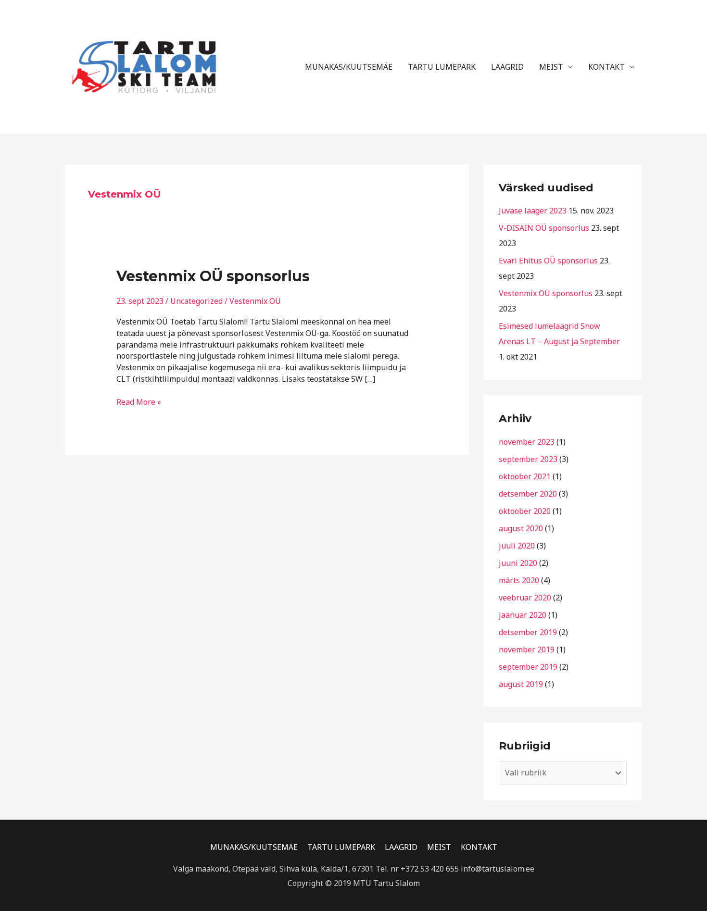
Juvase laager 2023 (533, 210)
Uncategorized (196, 301)
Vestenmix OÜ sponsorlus (213, 276)
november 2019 (527, 649)
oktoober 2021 (525, 476)
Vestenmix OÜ (255, 301)
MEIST (551, 67)
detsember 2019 (528, 632)
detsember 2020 (528, 493)
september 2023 (528, 459)
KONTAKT (606, 67)
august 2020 (521, 528)
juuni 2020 (518, 563)
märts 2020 (519, 580)
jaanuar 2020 (522, 615)
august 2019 (521, 684)
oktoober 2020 (525, 511)
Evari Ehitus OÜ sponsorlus (548, 260)
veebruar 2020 (525, 597)
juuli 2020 (517, 545)
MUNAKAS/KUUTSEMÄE (348, 67)
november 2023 (527, 442)
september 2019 (528, 666)
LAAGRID (507, 67)
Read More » (138, 402)
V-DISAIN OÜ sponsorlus (544, 228)
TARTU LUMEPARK (442, 67)
